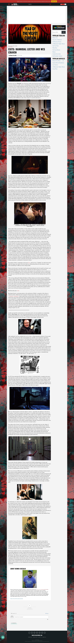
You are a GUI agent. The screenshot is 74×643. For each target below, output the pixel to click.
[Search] (64, 32)
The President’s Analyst (57, 56)
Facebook (21, 598)
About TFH (40, 637)
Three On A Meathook (57, 39)
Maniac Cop (55, 37)
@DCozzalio (17, 598)
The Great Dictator (56, 50)
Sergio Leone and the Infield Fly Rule (42, 589)
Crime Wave (55, 69)
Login (47, 613)
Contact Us (44, 637)
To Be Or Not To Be (57, 54)
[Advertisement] (37, 15)
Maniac (54, 52)
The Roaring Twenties (57, 41)
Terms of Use (30, 637)
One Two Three (56, 45)
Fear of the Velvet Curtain (12, 45)
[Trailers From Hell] (12, 4)
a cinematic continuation (13, 296)
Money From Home (58, 60)
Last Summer (55, 64)
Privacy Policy (35, 637)
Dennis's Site (12, 598)
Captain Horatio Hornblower (58, 62)
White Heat (55, 48)
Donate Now (54, 1)
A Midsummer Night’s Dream (59, 43)
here (29, 262)
